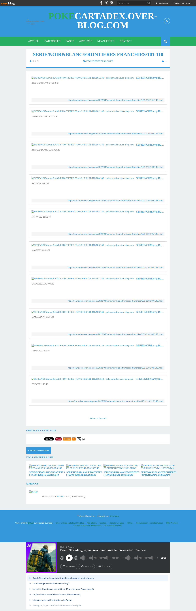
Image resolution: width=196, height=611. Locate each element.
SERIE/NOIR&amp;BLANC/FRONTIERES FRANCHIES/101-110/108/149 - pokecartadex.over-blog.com (150, 312)
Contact (126, 41)
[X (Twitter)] (106, 3)
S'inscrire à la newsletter (38, 450)
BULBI (60, 496)
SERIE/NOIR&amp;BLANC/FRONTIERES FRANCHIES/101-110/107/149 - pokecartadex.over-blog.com (150, 278)
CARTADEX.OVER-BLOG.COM (102, 20)
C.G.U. (130, 523)
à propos (106, 566)
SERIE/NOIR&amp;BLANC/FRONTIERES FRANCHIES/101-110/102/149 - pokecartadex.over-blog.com (150, 111)
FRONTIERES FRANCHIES (99, 61)
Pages (70, 41)
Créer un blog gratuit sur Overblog (70, 523)
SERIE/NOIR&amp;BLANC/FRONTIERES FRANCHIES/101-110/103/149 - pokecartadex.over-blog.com (150, 144)
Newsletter (106, 41)
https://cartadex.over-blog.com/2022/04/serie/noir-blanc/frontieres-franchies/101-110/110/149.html (115, 401)
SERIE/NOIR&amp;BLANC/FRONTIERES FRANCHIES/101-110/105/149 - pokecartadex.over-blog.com (150, 211)
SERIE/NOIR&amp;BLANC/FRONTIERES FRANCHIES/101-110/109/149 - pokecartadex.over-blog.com (150, 345)
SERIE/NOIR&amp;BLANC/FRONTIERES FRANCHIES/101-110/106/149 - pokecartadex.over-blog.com (150, 245)
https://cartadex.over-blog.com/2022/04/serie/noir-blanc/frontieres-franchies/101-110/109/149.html (115, 368)
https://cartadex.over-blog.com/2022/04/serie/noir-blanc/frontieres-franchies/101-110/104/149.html (115, 200)
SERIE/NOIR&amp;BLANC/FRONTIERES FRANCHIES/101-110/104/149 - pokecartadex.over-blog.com (150, 178)
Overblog (114, 516)
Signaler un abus (116, 523)
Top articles (92, 523)
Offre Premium (172, 523)
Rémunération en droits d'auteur (149, 523)
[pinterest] (111, 3)
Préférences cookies (113, 526)
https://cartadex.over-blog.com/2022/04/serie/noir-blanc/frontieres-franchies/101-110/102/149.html (115, 133)
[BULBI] (34, 495)
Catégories (52, 41)
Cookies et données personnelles (88, 526)
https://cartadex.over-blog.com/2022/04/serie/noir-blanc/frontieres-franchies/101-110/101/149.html (115, 100)
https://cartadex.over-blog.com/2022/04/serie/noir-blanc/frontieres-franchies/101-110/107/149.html (115, 301)
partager (89, 566)
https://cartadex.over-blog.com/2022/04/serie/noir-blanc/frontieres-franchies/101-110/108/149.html (115, 334)
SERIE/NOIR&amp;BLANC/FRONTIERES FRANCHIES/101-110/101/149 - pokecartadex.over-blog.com (150, 78)
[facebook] (101, 3)
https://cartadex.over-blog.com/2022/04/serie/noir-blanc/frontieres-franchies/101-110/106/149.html (115, 267)
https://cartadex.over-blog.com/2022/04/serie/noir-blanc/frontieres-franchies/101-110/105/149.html (115, 234)
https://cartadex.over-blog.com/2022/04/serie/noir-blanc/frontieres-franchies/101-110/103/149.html (115, 167)
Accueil (33, 41)
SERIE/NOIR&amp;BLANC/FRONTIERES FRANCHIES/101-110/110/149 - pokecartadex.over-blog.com (150, 379)
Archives (85, 41)
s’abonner (70, 566)
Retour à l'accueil (98, 418)
